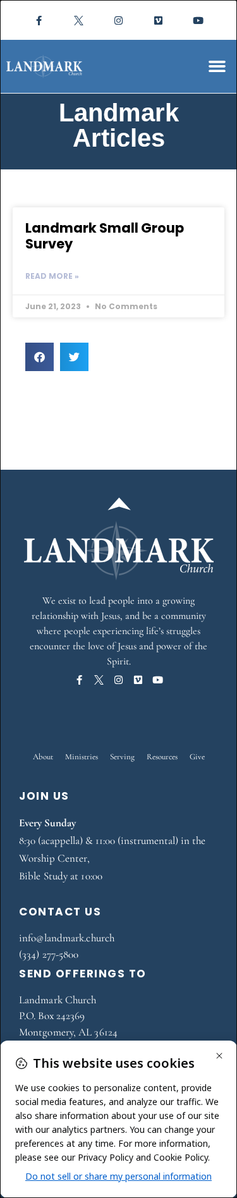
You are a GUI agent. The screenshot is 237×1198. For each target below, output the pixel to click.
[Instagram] (119, 20)
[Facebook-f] (39, 20)
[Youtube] (198, 20)
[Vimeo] (158, 20)
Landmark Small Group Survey (104, 236)
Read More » (52, 276)
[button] (217, 66)
